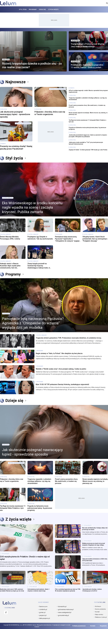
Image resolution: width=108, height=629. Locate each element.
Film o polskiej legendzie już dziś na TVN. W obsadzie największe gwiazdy (67, 590)
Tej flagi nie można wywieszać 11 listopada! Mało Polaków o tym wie (87, 121)
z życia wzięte (53, 9)
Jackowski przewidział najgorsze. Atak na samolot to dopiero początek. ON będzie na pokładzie (88, 135)
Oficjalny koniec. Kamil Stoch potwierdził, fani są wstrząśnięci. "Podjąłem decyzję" (95, 239)
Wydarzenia (75, 40)
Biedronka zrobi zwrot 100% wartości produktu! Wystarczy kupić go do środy (12, 590)
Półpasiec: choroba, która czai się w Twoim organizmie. (49, 113)
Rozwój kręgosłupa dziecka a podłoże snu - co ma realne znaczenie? (32, 65)
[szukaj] (107, 3)
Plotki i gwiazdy (8, 198)
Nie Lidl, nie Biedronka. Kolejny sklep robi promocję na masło (94, 528)
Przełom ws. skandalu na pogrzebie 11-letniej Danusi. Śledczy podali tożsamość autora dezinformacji (87, 66)
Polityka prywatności (79, 626)
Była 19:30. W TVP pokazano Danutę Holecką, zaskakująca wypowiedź (62, 384)
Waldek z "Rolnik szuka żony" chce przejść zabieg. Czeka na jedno (61, 369)
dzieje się (42, 9)
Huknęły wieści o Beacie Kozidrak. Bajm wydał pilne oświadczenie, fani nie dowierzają (10, 266)
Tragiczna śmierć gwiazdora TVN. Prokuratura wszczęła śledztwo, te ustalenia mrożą (68, 338)
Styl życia (14, 158)
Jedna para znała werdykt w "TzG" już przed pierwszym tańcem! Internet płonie (86, 143)
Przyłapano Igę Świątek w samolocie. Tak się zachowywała (40, 238)
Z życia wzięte (18, 519)
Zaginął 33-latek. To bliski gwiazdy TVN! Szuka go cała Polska (88, 150)
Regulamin (103, 626)
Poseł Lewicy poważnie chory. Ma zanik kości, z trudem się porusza (87, 106)
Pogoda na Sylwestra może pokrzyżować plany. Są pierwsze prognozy (87, 128)
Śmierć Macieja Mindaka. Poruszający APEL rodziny (10, 238)
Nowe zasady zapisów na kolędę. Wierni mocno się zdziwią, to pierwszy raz (88, 113)
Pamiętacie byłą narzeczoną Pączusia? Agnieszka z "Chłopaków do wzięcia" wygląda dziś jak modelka (67, 239)
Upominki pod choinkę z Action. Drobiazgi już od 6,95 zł (92, 590)
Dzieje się (6, 59)
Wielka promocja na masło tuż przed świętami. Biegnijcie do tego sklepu (93, 544)
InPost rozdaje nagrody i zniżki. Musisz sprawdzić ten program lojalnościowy (88, 91)
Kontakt (92, 626)
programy (33, 9)
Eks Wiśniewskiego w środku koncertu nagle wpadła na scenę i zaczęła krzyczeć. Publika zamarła (32, 207)
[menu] (6, 612)
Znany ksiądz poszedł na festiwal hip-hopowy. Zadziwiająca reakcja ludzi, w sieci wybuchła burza (39, 266)
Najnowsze (15, 81)
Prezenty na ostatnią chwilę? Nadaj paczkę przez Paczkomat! (16, 147)
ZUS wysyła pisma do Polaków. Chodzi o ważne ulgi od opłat (25, 557)
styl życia (22, 9)
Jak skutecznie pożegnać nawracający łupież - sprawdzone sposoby (15, 114)
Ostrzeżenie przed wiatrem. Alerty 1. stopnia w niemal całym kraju (39, 590)
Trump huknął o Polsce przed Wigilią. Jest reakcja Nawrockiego (88, 45)
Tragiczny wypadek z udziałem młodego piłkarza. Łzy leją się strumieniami (88, 98)
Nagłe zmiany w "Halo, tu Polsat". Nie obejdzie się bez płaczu (59, 353)
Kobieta (3, 143)
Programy (59, 234)
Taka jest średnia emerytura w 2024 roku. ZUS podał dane (94, 559)
